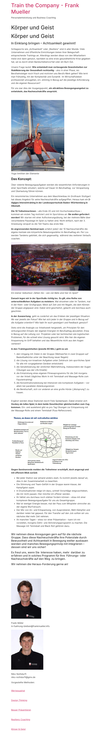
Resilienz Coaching (20, 719)
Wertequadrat (18, 690)
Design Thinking (19, 700)
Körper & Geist (18, 729)
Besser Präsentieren (21, 710)
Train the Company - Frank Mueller (45, 8)
